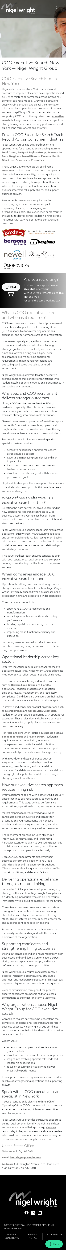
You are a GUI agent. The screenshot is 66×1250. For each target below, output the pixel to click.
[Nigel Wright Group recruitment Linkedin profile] (33, 1213)
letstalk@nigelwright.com (25, 1157)
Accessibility (54, 1234)
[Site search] (56, 8)
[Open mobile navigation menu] (62, 8)
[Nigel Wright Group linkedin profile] (40, 1213)
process (51, 323)
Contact (51, 1127)
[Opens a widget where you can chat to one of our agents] (54, 1244)
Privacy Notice (32, 1236)
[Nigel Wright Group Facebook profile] (27, 1213)
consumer (8, 170)
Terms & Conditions (11, 1236)
